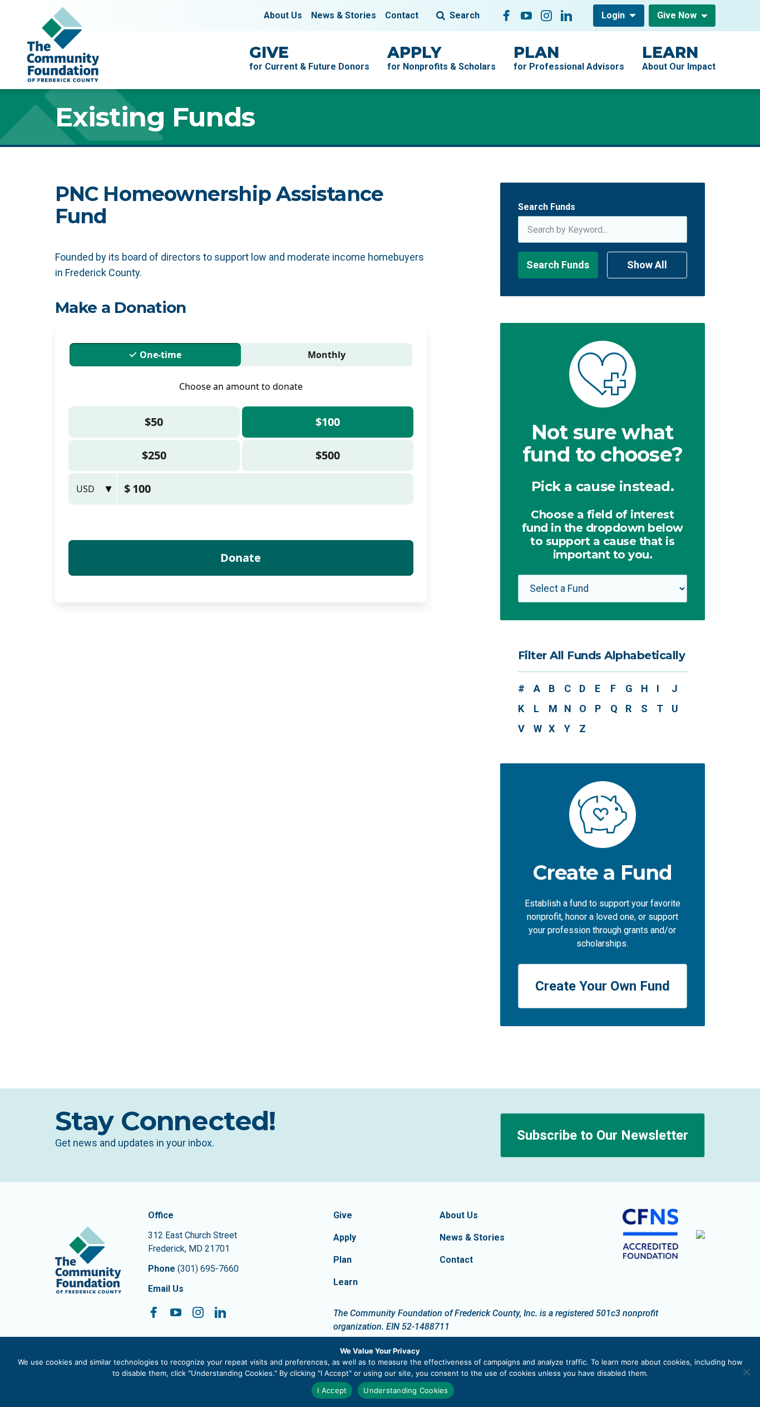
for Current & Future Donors (309, 57)
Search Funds (546, 207)
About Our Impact (678, 57)
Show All (647, 265)
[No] (746, 1371)
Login (613, 15)
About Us (283, 15)
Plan (342, 1259)
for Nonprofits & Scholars (441, 57)
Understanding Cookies (405, 1390)
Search (465, 15)
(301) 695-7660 (208, 1268)
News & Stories (343, 15)
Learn (345, 1282)
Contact (401, 15)
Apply (344, 1237)
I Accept (332, 1390)
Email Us (166, 1288)
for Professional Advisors (569, 57)
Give (342, 1215)
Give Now (677, 15)
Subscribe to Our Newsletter (602, 1135)
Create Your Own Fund (602, 986)
